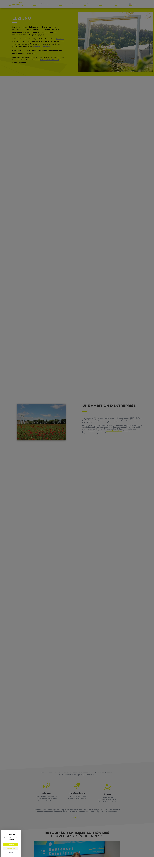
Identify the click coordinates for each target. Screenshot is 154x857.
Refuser (10, 853)
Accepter (11, 845)
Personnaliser (10, 849)
